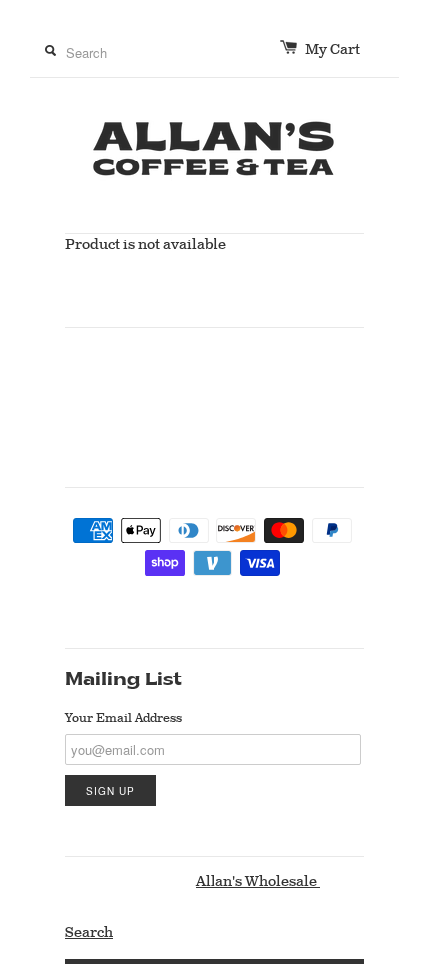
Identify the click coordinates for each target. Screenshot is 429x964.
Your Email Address (123, 718)
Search (89, 933)
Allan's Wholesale (258, 882)
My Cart (344, 50)
